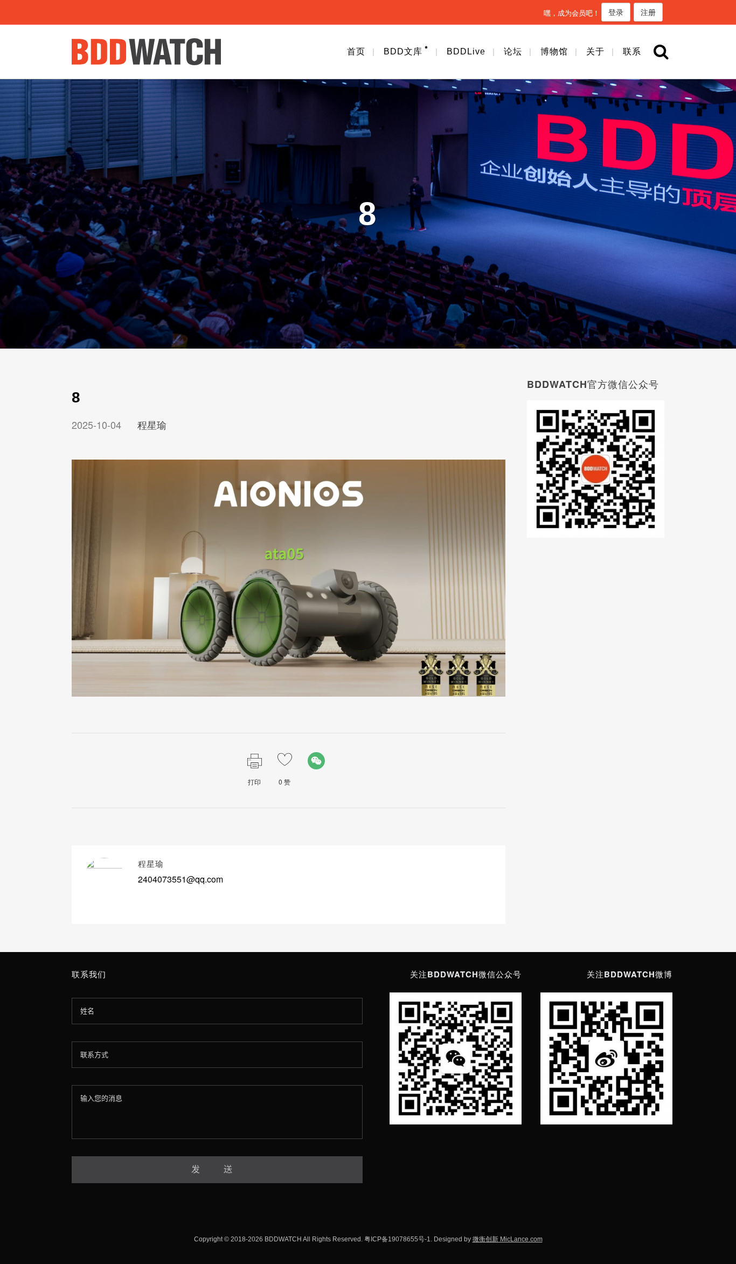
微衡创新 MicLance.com (508, 1239)
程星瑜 (151, 425)
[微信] (316, 760)
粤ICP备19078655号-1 (397, 1239)
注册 (648, 11)
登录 (615, 11)
